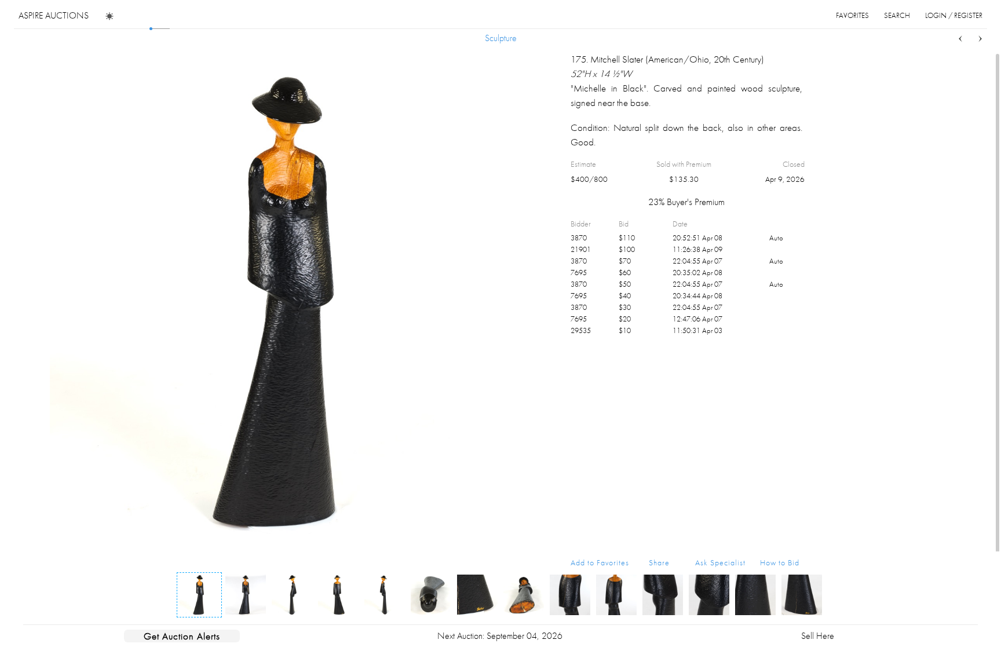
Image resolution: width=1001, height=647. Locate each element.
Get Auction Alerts (182, 636)
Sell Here (817, 636)
